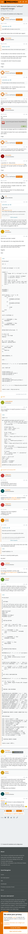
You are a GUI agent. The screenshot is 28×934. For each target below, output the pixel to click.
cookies (14, 917)
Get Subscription (5, 877)
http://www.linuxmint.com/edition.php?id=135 (12, 164)
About (2, 890)
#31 (26, 407)
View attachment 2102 (7, 210)
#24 (26, 99)
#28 (26, 180)
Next (18, 811)
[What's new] (26, 2)
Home (2, 874)
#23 (26, 77)
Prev (9, 811)
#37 (26, 584)
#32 (26, 480)
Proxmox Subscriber (18, 752)
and (9, 469)
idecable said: (5, 527)
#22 (26, 44)
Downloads (3, 884)
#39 (26, 777)
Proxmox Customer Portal (7, 887)
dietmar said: (5, 46)
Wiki (2, 880)
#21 (26, 23)
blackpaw (4, 10)
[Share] (24, 23)
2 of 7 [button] (14, 811)
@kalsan (3, 800)
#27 (26, 161)
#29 (26, 202)
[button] (2, 2)
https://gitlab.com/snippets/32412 (12, 499)
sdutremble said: (6, 26)
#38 (26, 756)
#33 (26, 495)
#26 (26, 147)
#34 (26, 509)
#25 (26, 114)
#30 (26, 236)
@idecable (14, 497)
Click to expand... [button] (14, 217)
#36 (26, 569)
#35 (26, 525)
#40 (26, 798)
